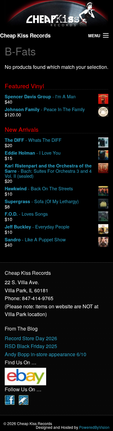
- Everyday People (37, 226)
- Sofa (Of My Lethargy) (42, 201)
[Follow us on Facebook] (10, 399)
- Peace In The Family (45, 109)
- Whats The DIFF (33, 140)
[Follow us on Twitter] (24, 399)
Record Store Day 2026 (31, 338)
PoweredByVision (94, 427)
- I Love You (33, 153)
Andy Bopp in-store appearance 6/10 (45, 354)
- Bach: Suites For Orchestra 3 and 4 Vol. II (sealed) (48, 171)
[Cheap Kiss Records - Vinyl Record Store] (56, 13)
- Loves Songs (26, 214)
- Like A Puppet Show (35, 239)
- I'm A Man (40, 96)
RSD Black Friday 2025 (31, 346)
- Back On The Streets (39, 188)
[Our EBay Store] (25, 375)
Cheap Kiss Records (25, 35)
